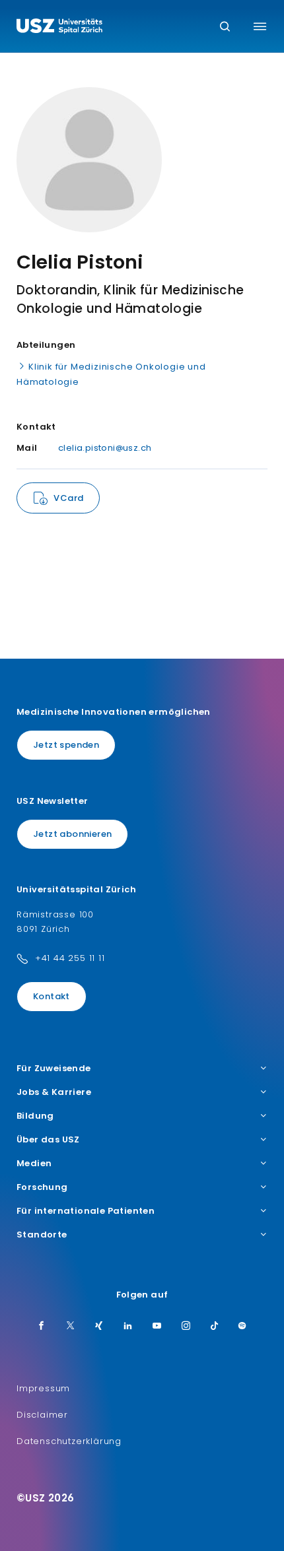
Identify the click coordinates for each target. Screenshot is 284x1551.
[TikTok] (215, 1326)
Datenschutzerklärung (69, 1441)
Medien (34, 1164)
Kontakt (51, 996)
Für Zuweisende (54, 1068)
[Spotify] (242, 1326)
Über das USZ (48, 1140)
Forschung (42, 1187)
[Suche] (224, 27)
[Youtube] (157, 1326)
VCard (68, 498)
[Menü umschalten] (259, 26)
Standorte (42, 1235)
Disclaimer (42, 1414)
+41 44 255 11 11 (70, 958)
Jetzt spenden (66, 745)
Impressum (43, 1388)
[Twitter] (70, 1326)
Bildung (35, 1116)
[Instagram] (186, 1326)
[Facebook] (41, 1326)
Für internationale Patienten (86, 1211)
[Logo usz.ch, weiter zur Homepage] (59, 27)
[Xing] (99, 1326)
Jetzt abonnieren (72, 834)
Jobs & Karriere (54, 1092)
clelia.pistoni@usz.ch (104, 448)
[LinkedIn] (128, 1326)
